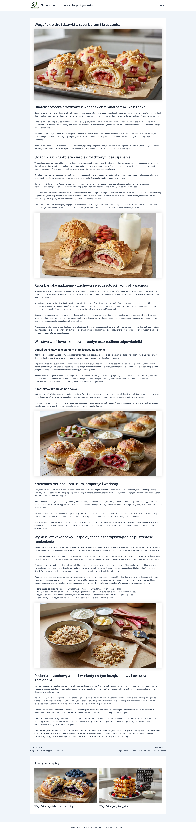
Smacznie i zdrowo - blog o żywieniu (67, 5)
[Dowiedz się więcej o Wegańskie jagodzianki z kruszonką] (65, 785)
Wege (161, 5)
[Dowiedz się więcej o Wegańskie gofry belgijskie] (130, 785)
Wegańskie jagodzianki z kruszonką (53, 806)
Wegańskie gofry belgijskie (114, 806)
